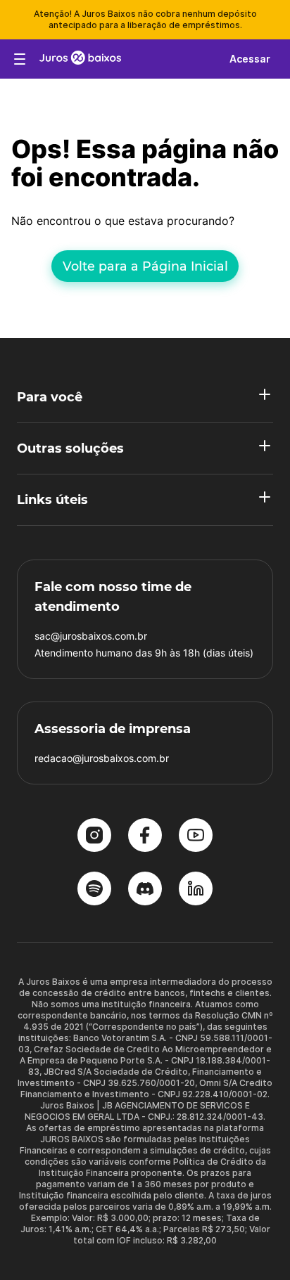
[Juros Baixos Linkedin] (196, 890)
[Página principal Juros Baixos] (80, 59)
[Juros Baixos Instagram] (94, 836)
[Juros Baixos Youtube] (196, 836)
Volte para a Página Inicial (145, 266)
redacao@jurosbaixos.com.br (101, 758)
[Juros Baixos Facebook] (145, 836)
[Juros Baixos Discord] (145, 890)
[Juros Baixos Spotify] (94, 890)
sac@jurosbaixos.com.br (90, 636)
